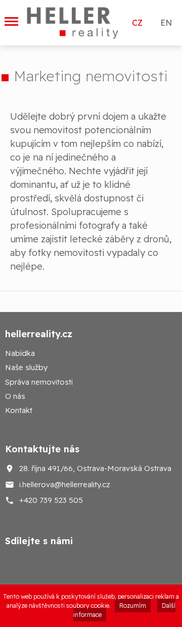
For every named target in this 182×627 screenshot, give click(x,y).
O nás (15, 396)
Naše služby (26, 367)
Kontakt (18, 410)
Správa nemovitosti (39, 382)
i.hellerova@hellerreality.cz (64, 484)
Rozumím (132, 605)
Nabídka (20, 353)
